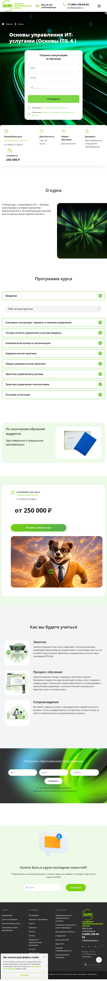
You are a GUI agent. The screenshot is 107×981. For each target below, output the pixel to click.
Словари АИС (60, 936)
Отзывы (32, 936)
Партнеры (32, 928)
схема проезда (86, 956)
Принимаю (50, 108)
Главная (9, 24)
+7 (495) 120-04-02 (78, 4)
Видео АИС (59, 944)
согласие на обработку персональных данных (59, 791)
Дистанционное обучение (65, 932)
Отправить (54, 781)
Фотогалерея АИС (62, 940)
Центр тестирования (9, 919)
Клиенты (32, 932)
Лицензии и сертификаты (38, 919)
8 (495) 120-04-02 (91, 935)
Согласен (24, 975)
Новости (32, 923)
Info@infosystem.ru (75, 8)
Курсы (21, 24)
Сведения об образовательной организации (35, 942)
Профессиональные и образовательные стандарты (63, 918)
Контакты (32, 949)
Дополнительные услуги (11, 923)
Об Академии (33, 915)
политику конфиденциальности (55, 108)
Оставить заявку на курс (38, 528)
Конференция (7, 915)
